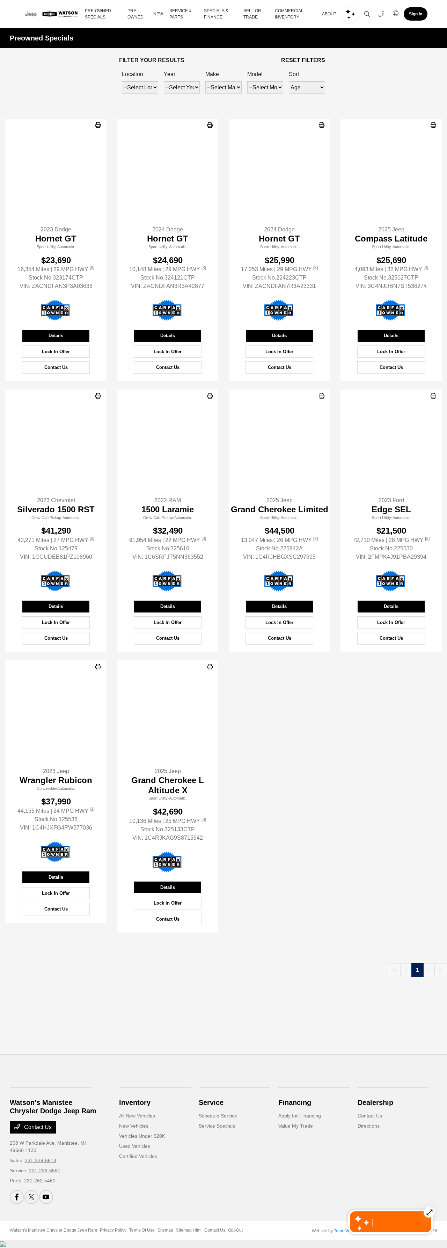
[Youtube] (46, 1197)
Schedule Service (218, 1116)
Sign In (415, 14)
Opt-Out (235, 1230)
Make (212, 74)
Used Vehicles (134, 1146)
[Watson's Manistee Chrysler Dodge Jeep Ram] (50, 14)
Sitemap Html (188, 1230)
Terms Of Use (142, 1230)
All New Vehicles (137, 1116)
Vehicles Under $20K (142, 1136)
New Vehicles (133, 1126)
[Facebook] (17, 1197)
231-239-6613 (40, 1160)
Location (132, 74)
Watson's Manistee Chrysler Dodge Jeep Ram (53, 1230)
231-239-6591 (44, 1170)
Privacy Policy (113, 1230)
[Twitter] (31, 1197)
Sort (294, 74)
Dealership (375, 1102)
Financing (294, 1102)
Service (211, 1102)
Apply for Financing (299, 1116)
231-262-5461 (40, 1180)
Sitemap (165, 1230)
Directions (369, 1126)
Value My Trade (295, 1126)
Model (255, 74)
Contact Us (56, 367)
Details (56, 335)
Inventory (135, 1102)
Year (169, 74)
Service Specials (217, 1126)
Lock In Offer (56, 351)
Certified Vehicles (138, 1156)
